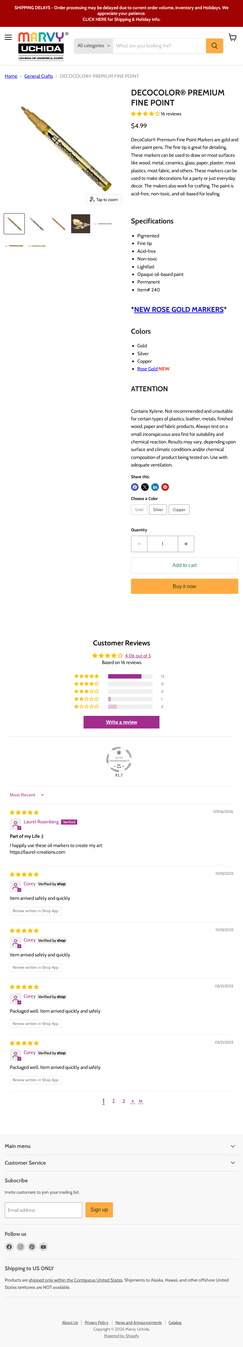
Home (11, 76)
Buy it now (184, 586)
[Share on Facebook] (135, 487)
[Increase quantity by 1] (186, 544)
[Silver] (159, 516)
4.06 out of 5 (138, 656)
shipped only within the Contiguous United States (75, 1280)
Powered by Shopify (121, 1335)
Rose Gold (148, 369)
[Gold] (140, 516)
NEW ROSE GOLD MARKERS (179, 309)
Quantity (139, 529)
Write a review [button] (121, 722)
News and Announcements (138, 1322)
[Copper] (180, 516)
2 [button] (113, 1101)
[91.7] (119, 759)
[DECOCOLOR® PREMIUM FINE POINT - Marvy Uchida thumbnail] (14, 224)
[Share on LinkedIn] (155, 487)
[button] (146, 114)
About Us (70, 1322)
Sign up (99, 1209)
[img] (24, 812)
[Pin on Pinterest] (165, 487)
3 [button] (123, 1101)
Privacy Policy (97, 1322)
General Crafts (38, 76)
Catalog (175, 1322)
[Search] (214, 46)
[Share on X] (145, 487)
